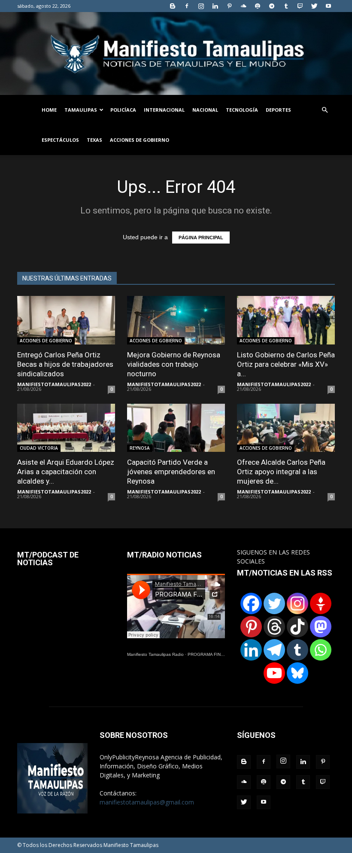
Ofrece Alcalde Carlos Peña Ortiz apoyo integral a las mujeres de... (281, 471)
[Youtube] (328, 6)
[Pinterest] (229, 6)
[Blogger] (172, 6)
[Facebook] (186, 6)
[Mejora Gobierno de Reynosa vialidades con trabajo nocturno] (176, 320)
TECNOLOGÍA (242, 110)
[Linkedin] (215, 6)
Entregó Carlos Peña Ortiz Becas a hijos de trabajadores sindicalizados (65, 364)
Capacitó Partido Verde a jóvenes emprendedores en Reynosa (171, 471)
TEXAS (94, 140)
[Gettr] (320, 603)
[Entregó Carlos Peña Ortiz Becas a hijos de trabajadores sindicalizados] (66, 320)
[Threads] (274, 626)
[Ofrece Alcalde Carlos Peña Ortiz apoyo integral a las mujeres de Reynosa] (286, 428)
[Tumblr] (285, 6)
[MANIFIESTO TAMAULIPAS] (176, 53)
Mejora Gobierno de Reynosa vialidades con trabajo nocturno (173, 364)
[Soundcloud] (243, 6)
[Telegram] (271, 6)
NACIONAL (205, 110)
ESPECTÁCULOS (60, 140)
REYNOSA (140, 448)
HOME (49, 110)
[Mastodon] (320, 626)
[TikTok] (297, 626)
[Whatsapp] (320, 650)
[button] (324, 110)
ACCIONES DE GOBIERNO (139, 140)
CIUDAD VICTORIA (39, 448)
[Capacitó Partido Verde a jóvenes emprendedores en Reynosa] (176, 428)
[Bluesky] (297, 673)
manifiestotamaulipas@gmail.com (147, 802)
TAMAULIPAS (80, 110)
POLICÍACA (123, 110)
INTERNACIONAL (164, 110)
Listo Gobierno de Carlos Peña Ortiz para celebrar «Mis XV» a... (286, 364)
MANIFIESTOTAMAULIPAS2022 (54, 384)
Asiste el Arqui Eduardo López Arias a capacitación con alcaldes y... (65, 471)
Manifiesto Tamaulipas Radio (155, 654)
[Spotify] (257, 6)
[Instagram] (200, 6)
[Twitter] (314, 6)
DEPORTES (278, 110)
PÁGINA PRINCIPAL (201, 237)
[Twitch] (300, 6)
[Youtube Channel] (274, 673)
